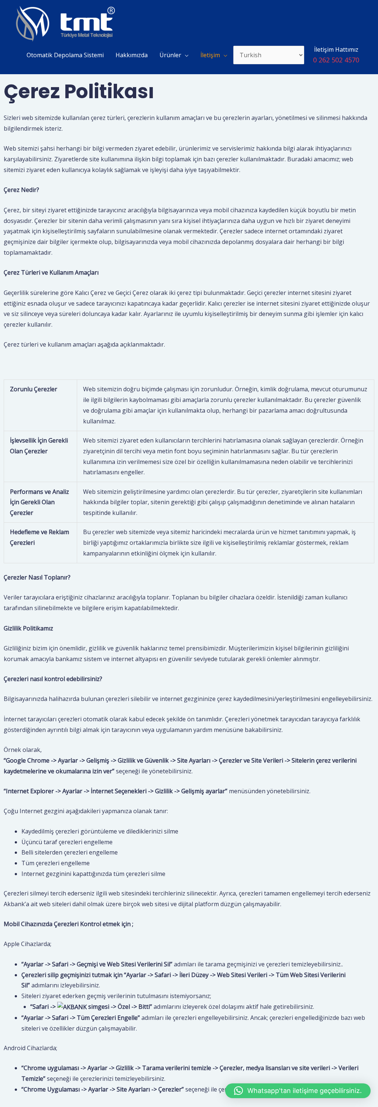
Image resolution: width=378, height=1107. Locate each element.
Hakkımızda (132, 55)
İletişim (210, 55)
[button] (298, 1090)
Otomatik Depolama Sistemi (65, 55)
